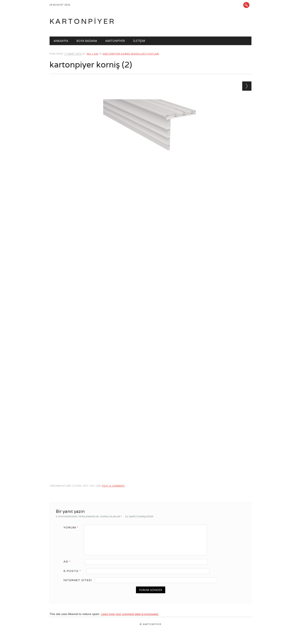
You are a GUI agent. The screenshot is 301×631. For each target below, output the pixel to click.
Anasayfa (61, 41)
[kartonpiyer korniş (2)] (150, 171)
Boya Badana (86, 41)
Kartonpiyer (82, 21)
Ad (67, 561)
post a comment (113, 485)
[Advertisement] (150, 223)
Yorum (70, 527)
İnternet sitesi (77, 580)
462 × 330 (92, 53)
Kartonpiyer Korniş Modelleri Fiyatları (131, 53)
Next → (246, 86)
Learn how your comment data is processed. (130, 614)
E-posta (72, 571)
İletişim (139, 41)
